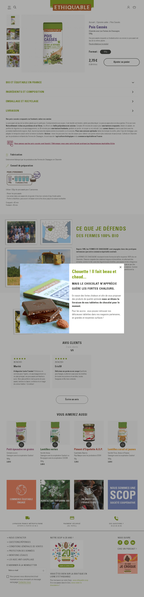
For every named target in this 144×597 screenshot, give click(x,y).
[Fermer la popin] (120, 267)
